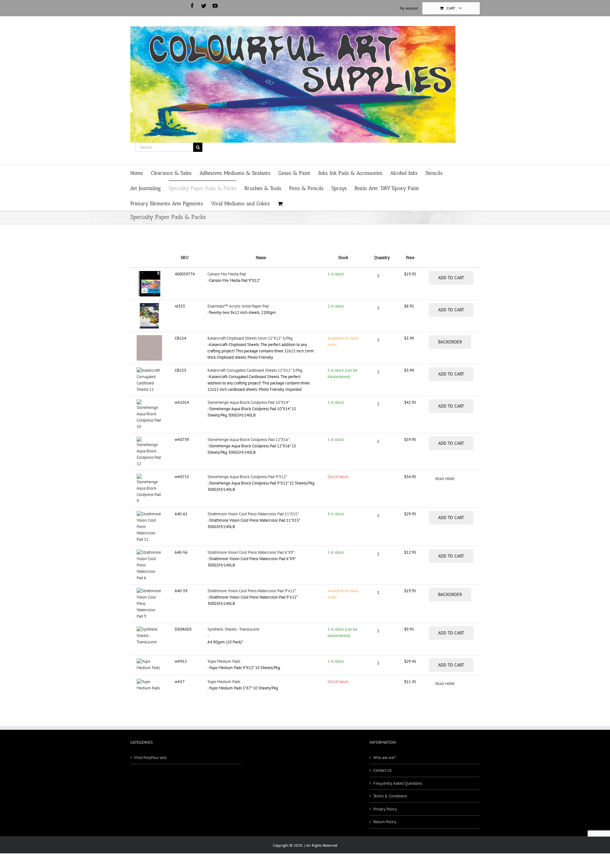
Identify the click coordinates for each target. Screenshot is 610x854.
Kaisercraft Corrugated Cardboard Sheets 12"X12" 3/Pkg (254, 370)
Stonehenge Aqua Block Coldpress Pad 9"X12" (247, 476)
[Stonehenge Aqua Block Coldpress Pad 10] (149, 402)
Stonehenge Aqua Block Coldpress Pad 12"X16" (248, 439)
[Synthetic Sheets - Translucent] (149, 629)
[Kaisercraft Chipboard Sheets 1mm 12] (149, 338)
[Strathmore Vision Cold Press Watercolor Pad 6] (149, 552)
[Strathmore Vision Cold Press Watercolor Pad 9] (149, 590)
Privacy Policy (385, 809)
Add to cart (451, 278)
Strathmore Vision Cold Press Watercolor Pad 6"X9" (250, 552)
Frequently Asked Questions (397, 783)
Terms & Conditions (390, 796)
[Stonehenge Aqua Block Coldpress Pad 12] (149, 439)
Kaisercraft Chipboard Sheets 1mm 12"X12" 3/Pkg (250, 338)
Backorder (450, 342)
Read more (445, 478)
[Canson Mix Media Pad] (149, 274)
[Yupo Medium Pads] (149, 661)
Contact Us (382, 770)
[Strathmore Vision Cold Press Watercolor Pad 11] (149, 514)
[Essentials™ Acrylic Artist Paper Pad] (149, 306)
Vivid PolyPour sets (150, 757)
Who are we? (384, 757)
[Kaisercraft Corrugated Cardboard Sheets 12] (149, 370)
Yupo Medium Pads (223, 661)
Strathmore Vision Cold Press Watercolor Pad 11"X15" (253, 514)
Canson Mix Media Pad (226, 274)
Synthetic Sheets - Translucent (233, 629)
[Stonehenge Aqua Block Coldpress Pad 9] (149, 476)
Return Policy (384, 821)
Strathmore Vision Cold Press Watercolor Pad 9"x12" (251, 590)
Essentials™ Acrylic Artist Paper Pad (238, 306)
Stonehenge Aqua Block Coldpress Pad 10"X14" (248, 402)
